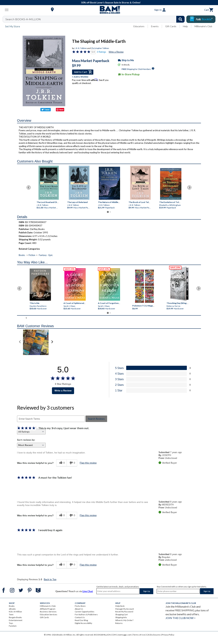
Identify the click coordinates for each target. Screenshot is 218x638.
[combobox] (96, 19)
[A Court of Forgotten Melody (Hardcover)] (109, 284)
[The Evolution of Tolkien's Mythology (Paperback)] (170, 184)
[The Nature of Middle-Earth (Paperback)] (109, 183)
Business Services (48, 611)
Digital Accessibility (83, 623)
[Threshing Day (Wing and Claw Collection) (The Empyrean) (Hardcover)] (179, 284)
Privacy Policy (168, 634)
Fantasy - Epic (46, 255)
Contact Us (80, 617)
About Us (79, 609)
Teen (11, 614)
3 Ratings (101, 52)
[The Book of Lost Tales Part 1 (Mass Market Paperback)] (140, 183)
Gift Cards (170, 26)
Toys (11, 623)
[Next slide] (189, 187)
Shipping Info (121, 617)
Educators (139, 26)
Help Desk (119, 606)
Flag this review (88, 462)
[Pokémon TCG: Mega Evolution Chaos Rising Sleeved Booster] (144, 286)
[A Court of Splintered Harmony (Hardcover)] (75, 284)
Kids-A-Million (15, 611)
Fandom (13, 626)
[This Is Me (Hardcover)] (40, 285)
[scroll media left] (20, 342)
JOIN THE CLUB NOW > (181, 617)
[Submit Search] (180, 19)
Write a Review (116, 52)
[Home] (109, 10)
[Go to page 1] (108, 212)
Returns (119, 623)
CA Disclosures (153, 634)
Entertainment (15, 620)
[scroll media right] (52, 342)
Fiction (32, 255)
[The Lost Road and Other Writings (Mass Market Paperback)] (48, 183)
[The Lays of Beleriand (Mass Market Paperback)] (79, 183)
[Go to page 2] (110, 212)
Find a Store (80, 606)
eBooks (12, 609)
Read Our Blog (81, 620)
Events (155, 26)
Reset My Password (124, 611)
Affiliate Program (47, 609)
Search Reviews (96, 418)
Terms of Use (139, 634)
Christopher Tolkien (100, 48)
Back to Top (50, 579)
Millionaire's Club (203, 26)
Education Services (48, 614)
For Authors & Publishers (86, 614)
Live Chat (87, 591)
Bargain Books (15, 617)
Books (22, 255)
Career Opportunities (84, 611)
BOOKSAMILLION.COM (105, 634)
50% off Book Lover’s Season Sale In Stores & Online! (111, 2)
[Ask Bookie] (200, 19)
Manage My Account (124, 609)
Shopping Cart (121, 614)
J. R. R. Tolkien (80, 48)
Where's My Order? (124, 620)
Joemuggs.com (124, 634)
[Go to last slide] (29, 187)
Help (185, 26)
